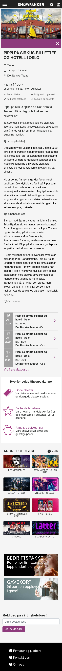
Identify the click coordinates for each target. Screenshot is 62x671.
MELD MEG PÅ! (13, 629)
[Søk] (51, 4)
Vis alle (55, 450)
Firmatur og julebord (27, 650)
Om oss (18, 664)
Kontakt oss (21, 657)
